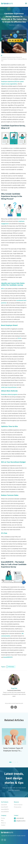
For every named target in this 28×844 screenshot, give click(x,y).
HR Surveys (11, 667)
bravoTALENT (4, 807)
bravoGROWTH (5, 812)
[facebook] (12, 707)
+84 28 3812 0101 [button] (20, 818)
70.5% (19, 338)
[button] (2, 840)
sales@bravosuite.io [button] (20, 821)
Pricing (3, 818)
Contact (3, 825)
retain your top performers (9, 387)
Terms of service (18, 805)
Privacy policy (17, 807)
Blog (2, 821)
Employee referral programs (9, 394)
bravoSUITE (4, 805)
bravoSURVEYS (7, 657)
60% (2, 289)
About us (3, 823)
